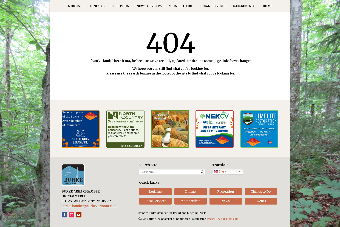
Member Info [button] (244, 6)
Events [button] (261, 201)
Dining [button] (190, 192)
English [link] (223, 171)
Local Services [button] (155, 201)
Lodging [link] (75, 6)
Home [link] (267, 6)
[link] (81, 147)
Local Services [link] (212, 6)
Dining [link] (96, 6)
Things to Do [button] (261, 192)
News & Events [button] (149, 6)
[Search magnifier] (202, 171)
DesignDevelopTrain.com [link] (223, 218)
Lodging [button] (155, 192)
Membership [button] (190, 201)
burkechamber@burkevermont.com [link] (89, 206)
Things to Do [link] (180, 6)
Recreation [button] (225, 192)
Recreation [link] (119, 6)
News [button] (226, 201)
